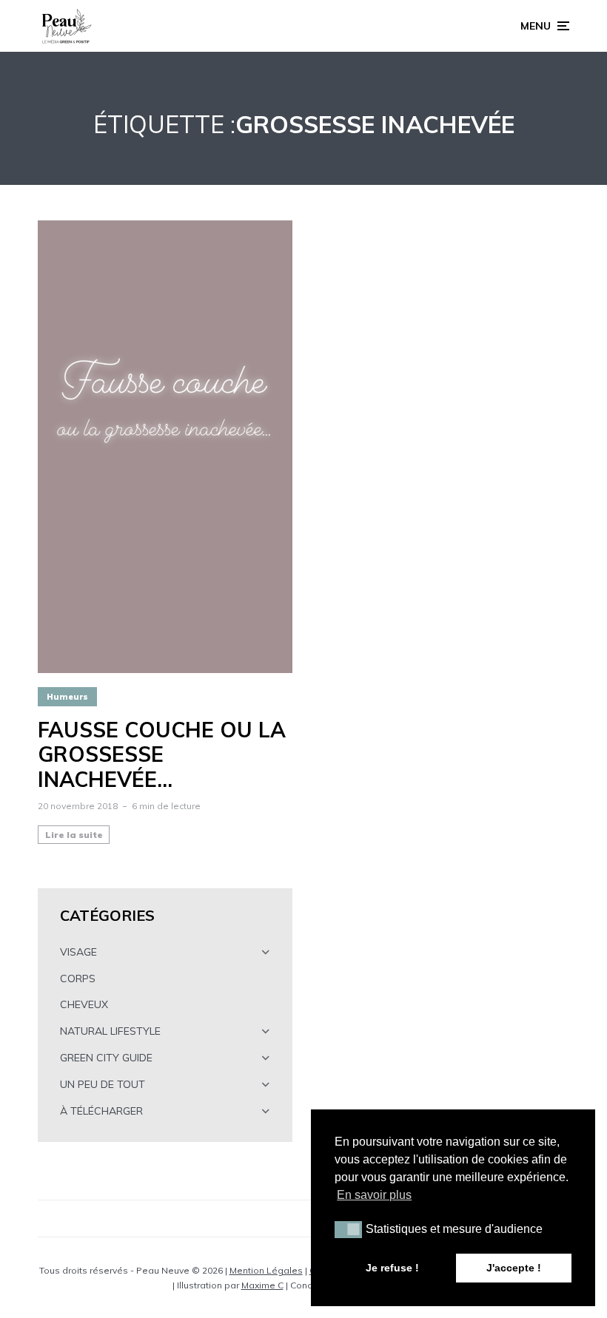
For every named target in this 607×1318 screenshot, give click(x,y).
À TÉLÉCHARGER (101, 1111)
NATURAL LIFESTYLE (110, 1031)
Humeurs (67, 697)
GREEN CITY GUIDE (106, 1057)
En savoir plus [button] (374, 1195)
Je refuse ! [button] (392, 1268)
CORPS (77, 978)
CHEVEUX (84, 1004)
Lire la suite (74, 834)
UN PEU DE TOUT (102, 1084)
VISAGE (78, 952)
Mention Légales (266, 1270)
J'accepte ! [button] (513, 1268)
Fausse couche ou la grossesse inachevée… (162, 754)
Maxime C (262, 1285)
